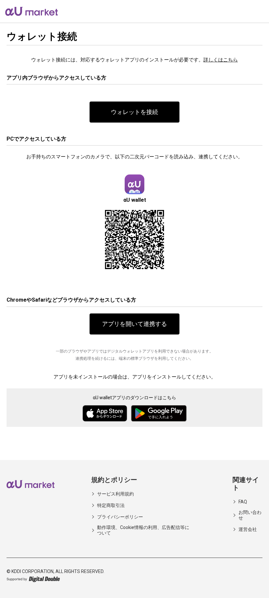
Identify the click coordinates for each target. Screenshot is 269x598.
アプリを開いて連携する (134, 323)
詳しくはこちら (220, 60)
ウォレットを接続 (134, 111)
